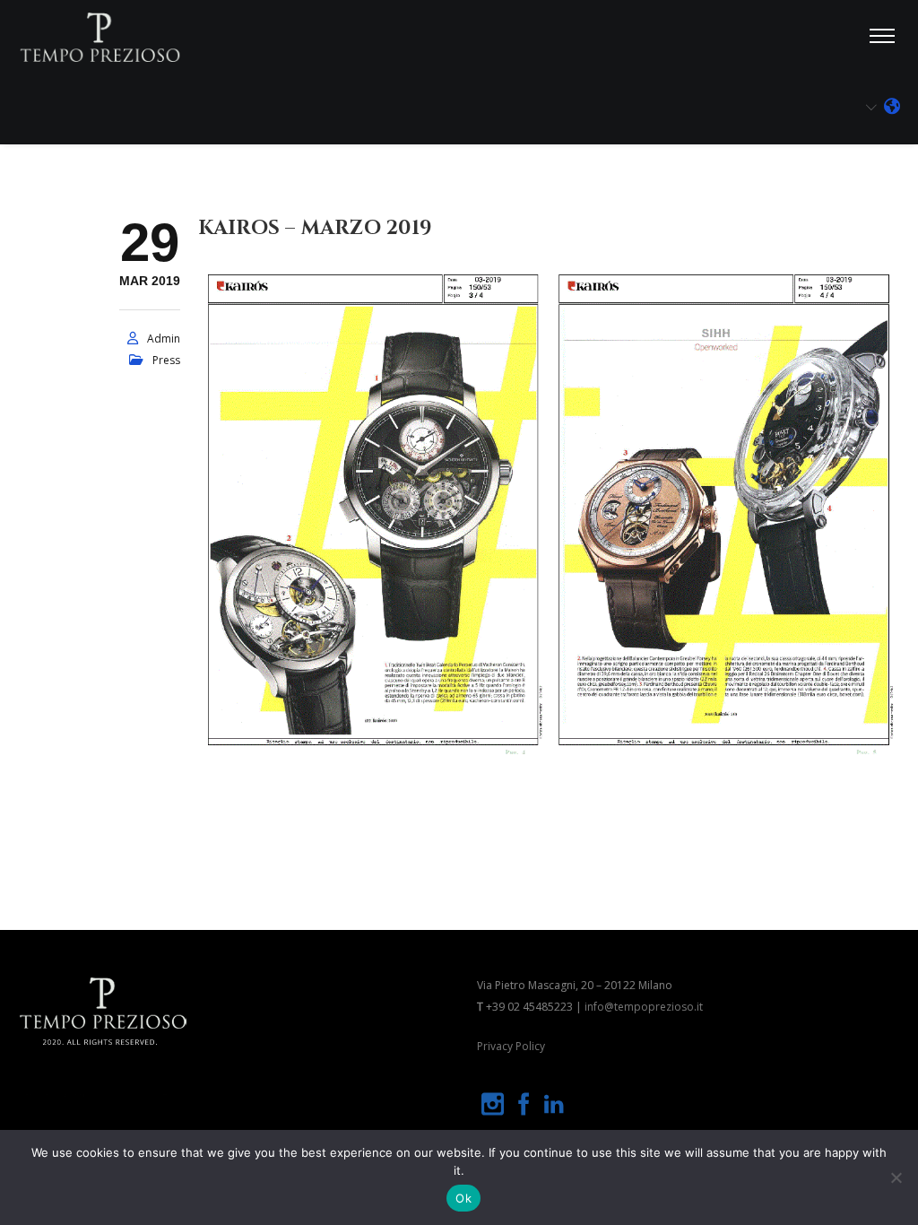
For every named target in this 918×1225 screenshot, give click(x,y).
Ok (463, 1198)
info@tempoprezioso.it (644, 1006)
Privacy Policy (511, 1046)
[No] (896, 1177)
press (166, 360)
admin (163, 338)
